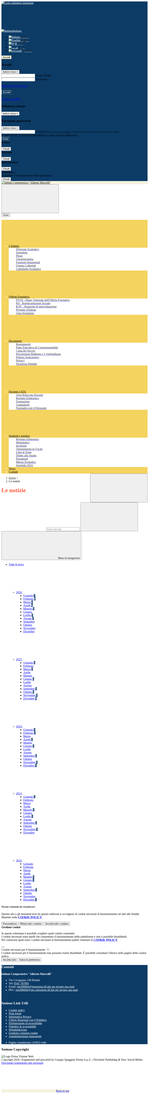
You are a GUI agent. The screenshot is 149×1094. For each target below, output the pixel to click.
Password (41, 79)
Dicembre (29, 631)
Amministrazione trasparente (25, 1036)
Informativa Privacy (20, 1016)
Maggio (28, 608)
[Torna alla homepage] (74, 182)
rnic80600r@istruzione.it (45, 986)
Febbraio (29, 598)
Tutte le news (16, 564)
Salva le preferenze (29, 959)
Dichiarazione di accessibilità (25, 1023)
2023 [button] (19, 793)
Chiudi (6, 149)
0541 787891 (21, 983)
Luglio (28, 615)
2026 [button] (19, 592)
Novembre (29, 628)
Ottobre (27, 624)
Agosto (28, 618)
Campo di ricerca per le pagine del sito (23, 529)
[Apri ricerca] (119, 488)
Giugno (27, 611)
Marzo (28, 602)
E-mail (39, 131)
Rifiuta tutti (31, 923)
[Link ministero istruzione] (17, 3)
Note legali (15, 1013)
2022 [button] (19, 860)
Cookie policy (17, 1010)
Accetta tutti (57, 923)
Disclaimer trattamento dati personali (22, 1062)
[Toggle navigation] (30, 198)
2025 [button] (19, 659)
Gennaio (29, 595)
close (6, 215)
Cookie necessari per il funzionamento (23, 949)
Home (12, 477)
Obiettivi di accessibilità (22, 1026)
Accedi (6, 57)
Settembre (29, 621)
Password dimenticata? (14, 85)
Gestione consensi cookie (23, 1033)
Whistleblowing (18, 1029)
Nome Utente (43, 75)
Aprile (28, 605)
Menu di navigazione (68, 558)
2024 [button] (19, 726)
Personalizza (10, 923)
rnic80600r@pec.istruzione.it (47, 989)
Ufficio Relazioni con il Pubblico (28, 1020)
